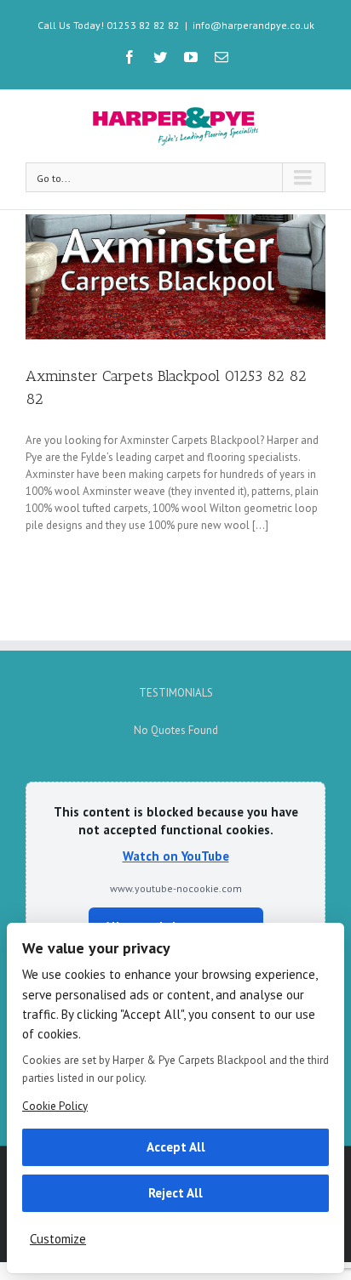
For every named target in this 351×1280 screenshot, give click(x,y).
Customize (58, 1239)
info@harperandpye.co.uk (253, 25)
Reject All (175, 1193)
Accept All (176, 1147)
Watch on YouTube (176, 856)
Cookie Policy (55, 1106)
